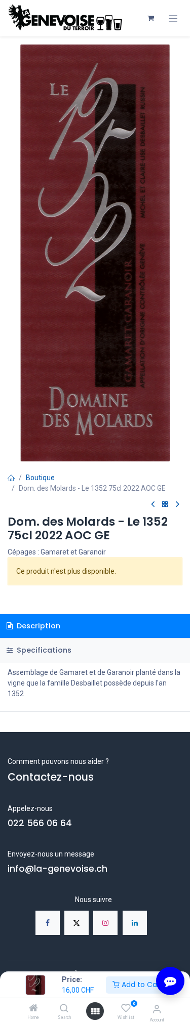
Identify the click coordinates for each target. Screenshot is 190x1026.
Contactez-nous (51, 777)
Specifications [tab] (43, 650)
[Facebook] (47, 923)
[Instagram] (105, 923)
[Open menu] (95, 1011)
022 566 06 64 (40, 823)
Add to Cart (141, 984)
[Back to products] (165, 504)
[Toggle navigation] (173, 18)
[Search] (64, 1009)
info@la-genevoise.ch (57, 869)
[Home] (33, 1009)
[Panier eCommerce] (150, 18)
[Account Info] (157, 1009)
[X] (76, 923)
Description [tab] (37, 626)
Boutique (40, 478)
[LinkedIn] (135, 923)
